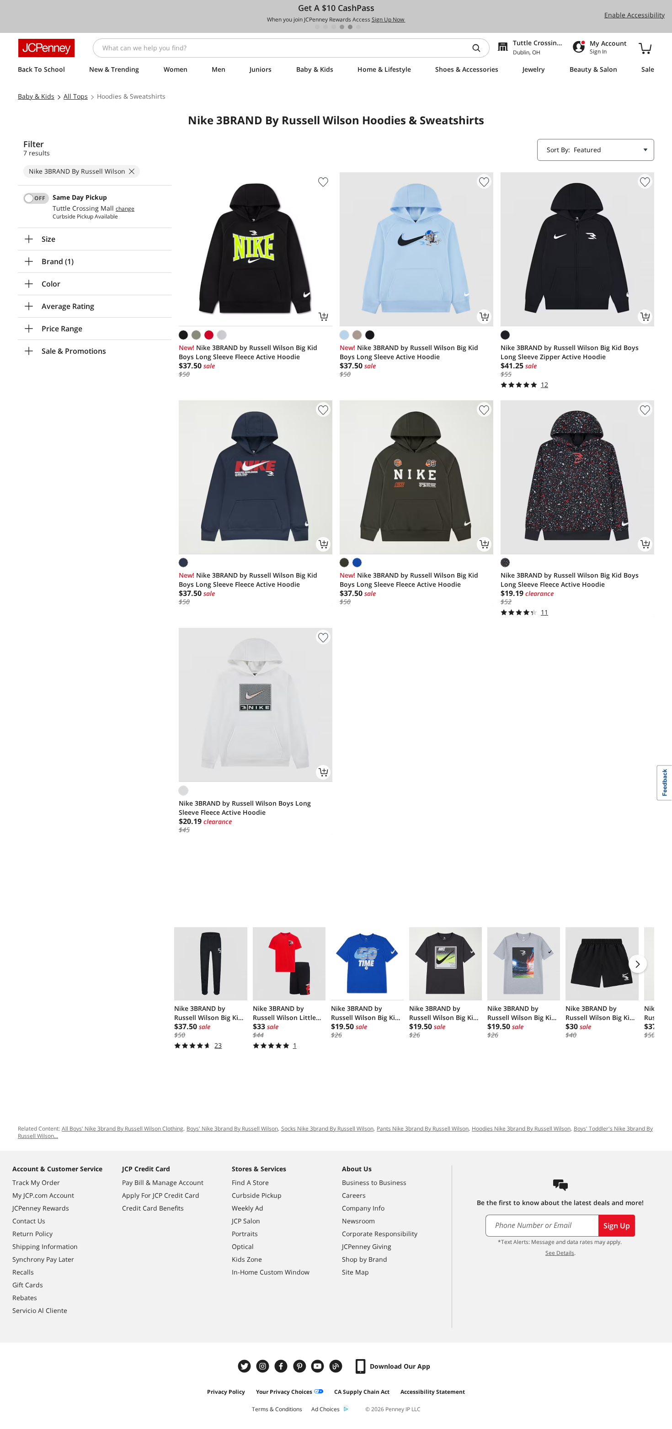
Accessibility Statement (432, 1392)
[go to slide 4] (342, 27)
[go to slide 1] (317, 27)
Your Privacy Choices (284, 1392)
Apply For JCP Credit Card (160, 1195)
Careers (354, 1195)
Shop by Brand (364, 1259)
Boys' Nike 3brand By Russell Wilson (232, 1128)
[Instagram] (264, 1366)
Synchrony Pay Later (43, 1259)
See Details (559, 1253)
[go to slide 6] (358, 27)
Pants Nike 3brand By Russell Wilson (423, 1128)
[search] (480, 48)
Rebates (24, 1297)
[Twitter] (245, 1366)
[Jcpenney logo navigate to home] (46, 48)
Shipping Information (45, 1246)
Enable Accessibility (634, 15)
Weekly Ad (247, 1208)
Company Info (363, 1208)
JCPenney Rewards (40, 1208)
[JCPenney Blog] (337, 1366)
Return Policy (32, 1233)
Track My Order (36, 1182)
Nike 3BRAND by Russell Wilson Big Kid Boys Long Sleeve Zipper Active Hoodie (570, 352)
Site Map (355, 1272)
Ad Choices (325, 1409)
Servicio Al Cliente (39, 1310)
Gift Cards (27, 1284)
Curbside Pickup (257, 1195)
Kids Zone (247, 1259)
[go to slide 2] (325, 27)
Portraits (245, 1233)
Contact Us (28, 1221)
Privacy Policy (226, 1392)
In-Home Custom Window (270, 1272)
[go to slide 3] (333, 27)
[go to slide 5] (350, 27)
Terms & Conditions (277, 1409)
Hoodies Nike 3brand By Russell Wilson (521, 1128)
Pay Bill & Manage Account (162, 1182)
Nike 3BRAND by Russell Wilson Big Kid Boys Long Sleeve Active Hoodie (409, 352)
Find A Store (250, 1182)
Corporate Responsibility (379, 1233)
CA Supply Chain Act (361, 1392)
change (125, 208)
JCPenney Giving (366, 1246)
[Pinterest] (300, 1366)
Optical (243, 1246)
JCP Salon (246, 1221)
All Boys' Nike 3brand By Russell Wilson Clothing (122, 1128)
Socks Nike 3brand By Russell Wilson (327, 1128)
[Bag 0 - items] (645, 48)
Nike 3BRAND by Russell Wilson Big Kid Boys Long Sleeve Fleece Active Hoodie (248, 352)
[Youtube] (318, 1366)
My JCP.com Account (43, 1195)
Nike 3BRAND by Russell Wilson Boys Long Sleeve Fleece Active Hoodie (245, 808)
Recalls (23, 1272)
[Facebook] (282, 1366)
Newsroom (358, 1221)
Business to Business (374, 1182)
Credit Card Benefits (153, 1208)
